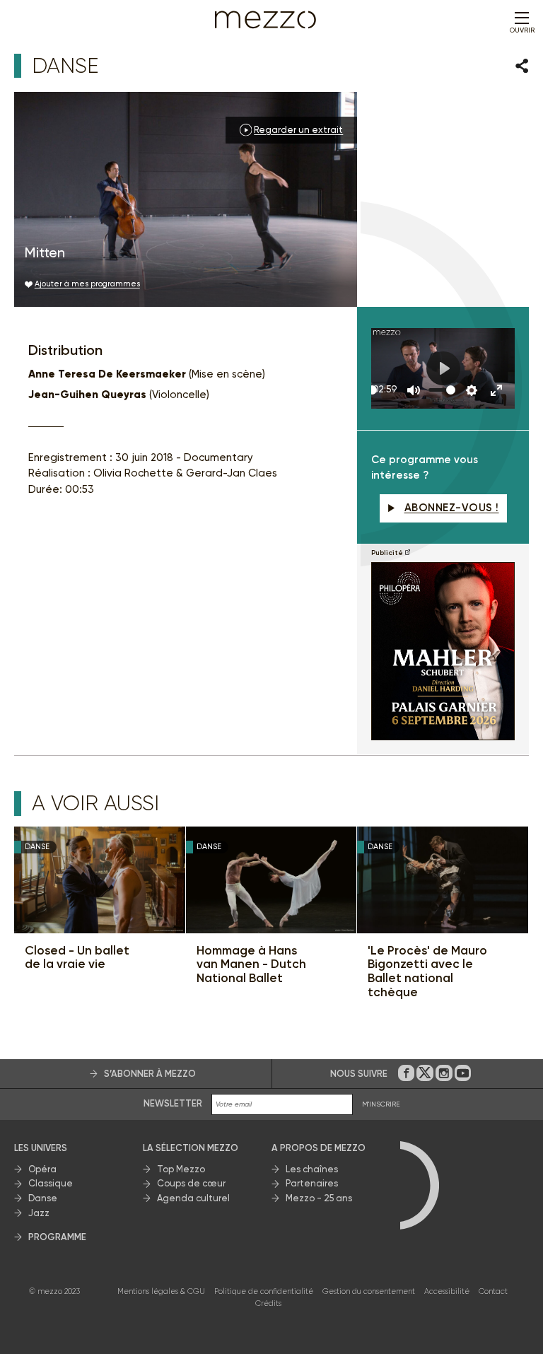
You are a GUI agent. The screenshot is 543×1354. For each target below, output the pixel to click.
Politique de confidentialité (263, 1291)
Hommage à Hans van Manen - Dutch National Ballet (251, 964)
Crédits (268, 1303)
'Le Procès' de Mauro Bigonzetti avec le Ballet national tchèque (427, 971)
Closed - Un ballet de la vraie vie (77, 957)
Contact (493, 1291)
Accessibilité (446, 1291)
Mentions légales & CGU (161, 1291)
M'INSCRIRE (381, 1104)
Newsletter (173, 1103)
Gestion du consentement (368, 1291)
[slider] (372, 390)
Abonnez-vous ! (451, 507)
